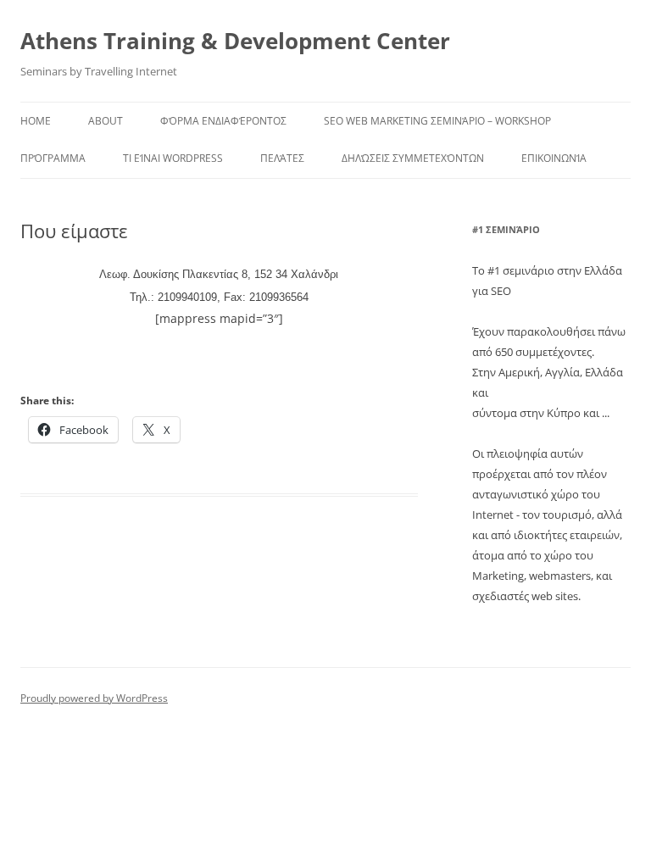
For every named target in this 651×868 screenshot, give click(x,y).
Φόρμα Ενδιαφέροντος (223, 121)
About (105, 121)
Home (35, 121)
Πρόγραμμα (53, 158)
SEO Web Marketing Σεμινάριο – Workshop (437, 121)
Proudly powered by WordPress (94, 698)
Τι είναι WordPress (173, 158)
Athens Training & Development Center (235, 40)
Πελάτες (282, 158)
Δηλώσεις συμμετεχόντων (413, 158)
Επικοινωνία (554, 158)
